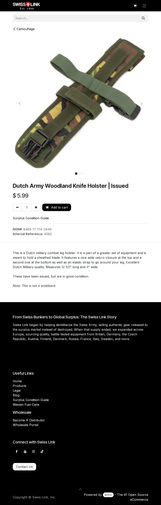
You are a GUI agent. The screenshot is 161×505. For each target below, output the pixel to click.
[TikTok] (42, 451)
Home (17, 381)
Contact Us (24, 467)
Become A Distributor (29, 420)
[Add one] (36, 207)
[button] (19, 103)
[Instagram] (33, 451)
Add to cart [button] (59, 207)
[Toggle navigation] (144, 6)
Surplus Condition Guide (31, 218)
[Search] (143, 18)
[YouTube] (25, 451)
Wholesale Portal (25, 425)
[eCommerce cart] (135, 6)
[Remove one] (17, 207)
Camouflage (26, 29)
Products (19, 386)
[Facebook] (16, 451)
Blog (16, 395)
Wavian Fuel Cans (26, 405)
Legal (17, 390)
